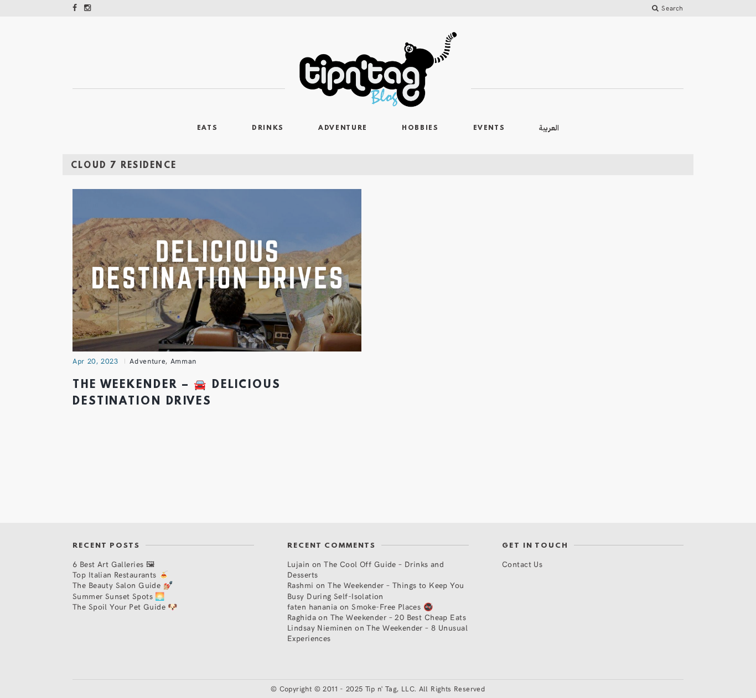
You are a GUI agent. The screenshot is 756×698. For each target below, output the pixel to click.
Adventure (342, 128)
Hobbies (420, 128)
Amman (183, 361)
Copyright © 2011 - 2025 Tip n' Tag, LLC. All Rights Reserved (382, 689)
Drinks (268, 128)
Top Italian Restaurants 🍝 (121, 574)
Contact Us (522, 564)
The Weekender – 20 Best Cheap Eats (398, 617)
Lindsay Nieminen (320, 627)
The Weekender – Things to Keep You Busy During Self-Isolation (375, 590)
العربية (549, 128)
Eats (207, 128)
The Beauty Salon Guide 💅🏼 (123, 585)
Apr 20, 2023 (95, 361)
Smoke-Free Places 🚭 (392, 606)
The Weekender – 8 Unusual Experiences (377, 632)
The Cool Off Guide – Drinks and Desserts (365, 569)
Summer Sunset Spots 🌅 (119, 596)
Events (489, 128)
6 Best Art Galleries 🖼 (113, 564)
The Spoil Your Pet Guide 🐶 (125, 606)
